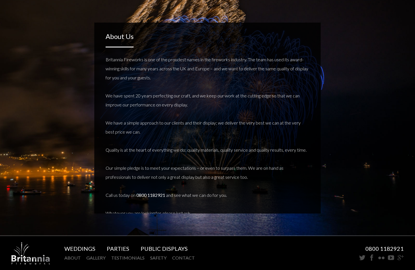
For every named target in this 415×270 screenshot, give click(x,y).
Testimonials (128, 257)
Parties (118, 248)
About (72, 257)
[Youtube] (391, 258)
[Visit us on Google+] (400, 258)
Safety (158, 257)
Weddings (79, 248)
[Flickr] (381, 258)
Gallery (96, 257)
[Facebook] (372, 258)
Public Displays (164, 248)
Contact (183, 257)
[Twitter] (362, 258)
